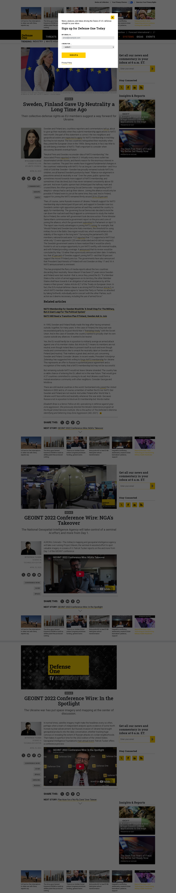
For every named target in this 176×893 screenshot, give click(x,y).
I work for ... (67, 43)
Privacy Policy (67, 63)
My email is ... (67, 34)
